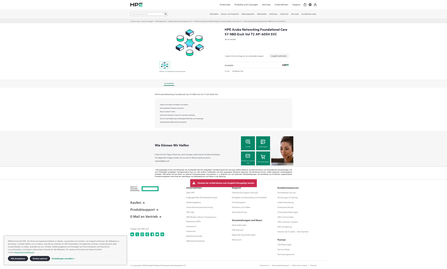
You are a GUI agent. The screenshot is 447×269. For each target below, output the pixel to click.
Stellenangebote (193, 202)
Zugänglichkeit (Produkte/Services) (201, 197)
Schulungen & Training (288, 197)
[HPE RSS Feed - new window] (162, 234)
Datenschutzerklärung (24, 252)
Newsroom (237, 240)
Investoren (191, 231)
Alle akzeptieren (18, 258)
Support (296, 4)
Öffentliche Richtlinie (195, 241)
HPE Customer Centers (288, 222)
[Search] (165, 14)
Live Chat (247, 146)
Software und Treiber (241, 207)
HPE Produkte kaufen (263, 162)
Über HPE (190, 192)
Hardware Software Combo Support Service (180, 21)
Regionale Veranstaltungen (244, 235)
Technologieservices (160, 21)
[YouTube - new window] (157, 234)
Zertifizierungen (284, 244)
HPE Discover (238, 230)
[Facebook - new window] (152, 234)
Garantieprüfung (239, 212)
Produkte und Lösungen (246, 4)
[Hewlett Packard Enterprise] (136, 4)
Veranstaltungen (239, 225)
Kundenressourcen (288, 187)
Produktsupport (263, 146)
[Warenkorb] (305, 4)
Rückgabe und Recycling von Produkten (249, 197)
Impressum (191, 226)
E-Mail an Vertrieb (144, 216)
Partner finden (284, 249)
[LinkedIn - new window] (132, 234)
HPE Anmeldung (285, 227)
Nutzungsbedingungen (281, 265)
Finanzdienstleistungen (288, 212)
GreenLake (225, 4)
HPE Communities (285, 217)
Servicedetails (229, 65)
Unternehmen (281, 4)
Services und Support (147, 21)
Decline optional (40, 258)
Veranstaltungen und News (247, 220)
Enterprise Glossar (286, 207)
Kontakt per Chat (237, 71)
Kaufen (135, 202)
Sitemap (313, 265)
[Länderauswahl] (310, 4)
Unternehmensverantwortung (199, 207)
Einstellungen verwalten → (63, 258)
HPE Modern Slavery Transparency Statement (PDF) (201, 219)
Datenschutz (264, 265)
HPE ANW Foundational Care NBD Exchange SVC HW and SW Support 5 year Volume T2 (218, 21)
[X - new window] (137, 234)
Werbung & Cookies (299, 265)
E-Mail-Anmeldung (286, 202)
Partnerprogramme (286, 254)
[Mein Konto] (315, 4)
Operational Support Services (245, 192)
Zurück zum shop (135, 21)
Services (266, 4)
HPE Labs (190, 212)
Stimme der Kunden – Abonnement (293, 232)
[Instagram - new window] (142, 234)
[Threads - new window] (147, 234)
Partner (282, 239)
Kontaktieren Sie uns (287, 192)
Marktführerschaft (194, 236)
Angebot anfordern (279, 56)
